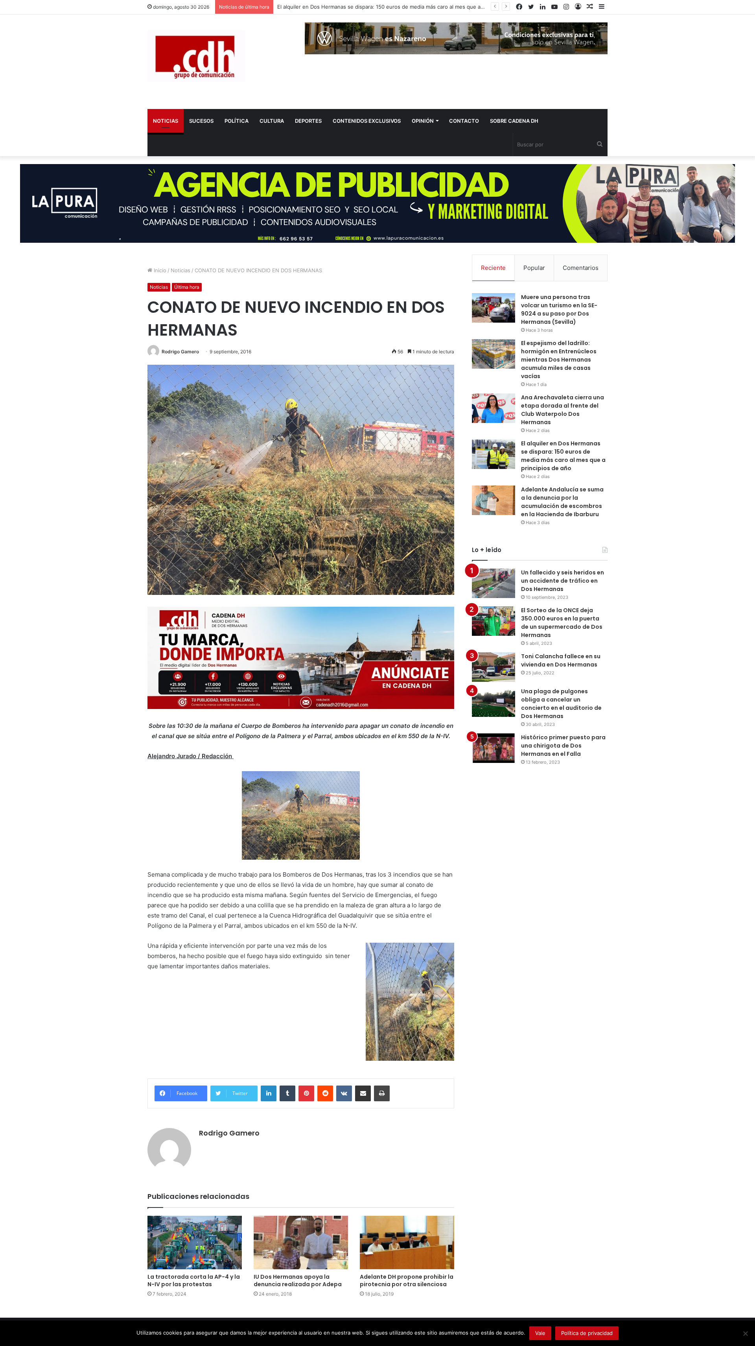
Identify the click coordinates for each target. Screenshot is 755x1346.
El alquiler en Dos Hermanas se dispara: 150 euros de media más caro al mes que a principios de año (563, 455)
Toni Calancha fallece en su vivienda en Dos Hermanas (560, 660)
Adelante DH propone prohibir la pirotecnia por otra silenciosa (406, 1280)
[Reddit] (325, 1093)
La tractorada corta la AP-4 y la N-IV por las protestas (193, 1280)
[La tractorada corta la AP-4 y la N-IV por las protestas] (194, 1242)
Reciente (493, 267)
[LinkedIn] (268, 1093)
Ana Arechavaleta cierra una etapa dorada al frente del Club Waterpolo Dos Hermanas (562, 409)
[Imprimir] (382, 1093)
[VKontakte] (344, 1093)
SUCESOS (201, 121)
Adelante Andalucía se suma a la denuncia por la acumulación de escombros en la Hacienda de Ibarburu (562, 502)
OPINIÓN (423, 121)
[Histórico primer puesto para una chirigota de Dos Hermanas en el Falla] (493, 748)
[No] (745, 1333)
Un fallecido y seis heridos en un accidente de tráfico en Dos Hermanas (562, 581)
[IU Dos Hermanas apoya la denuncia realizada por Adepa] (301, 1242)
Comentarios (580, 267)
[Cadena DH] (196, 56)
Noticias (180, 270)
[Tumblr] (287, 1093)
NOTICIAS (165, 121)
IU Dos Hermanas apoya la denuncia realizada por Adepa (298, 1280)
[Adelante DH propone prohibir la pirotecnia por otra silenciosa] (407, 1242)
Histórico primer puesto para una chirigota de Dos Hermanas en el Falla (563, 745)
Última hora (186, 287)
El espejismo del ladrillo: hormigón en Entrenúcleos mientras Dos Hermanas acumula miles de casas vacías (559, 359)
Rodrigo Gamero (180, 352)
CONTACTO (464, 121)
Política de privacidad (587, 1333)
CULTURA (272, 121)
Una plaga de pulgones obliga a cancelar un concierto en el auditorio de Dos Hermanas (561, 703)
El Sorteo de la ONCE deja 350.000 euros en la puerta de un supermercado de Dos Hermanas (561, 622)
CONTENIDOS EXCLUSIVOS (367, 121)
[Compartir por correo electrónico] (363, 1093)
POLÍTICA (237, 121)
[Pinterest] (306, 1093)
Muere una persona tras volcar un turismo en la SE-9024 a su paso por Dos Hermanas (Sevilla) (559, 309)
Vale (540, 1333)
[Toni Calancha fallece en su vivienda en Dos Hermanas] (493, 667)
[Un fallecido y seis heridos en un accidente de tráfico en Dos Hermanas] (493, 583)
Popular (534, 267)
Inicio (159, 270)
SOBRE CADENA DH (514, 121)
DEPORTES (308, 121)
